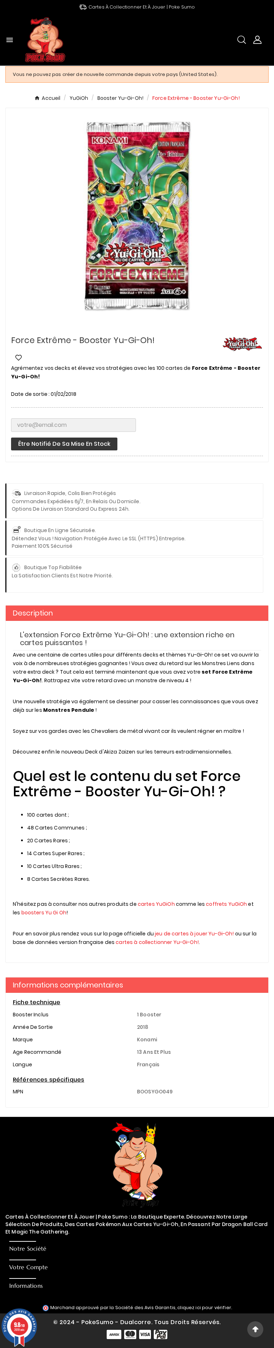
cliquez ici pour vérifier (204, 1307)
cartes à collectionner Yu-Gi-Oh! (157, 942)
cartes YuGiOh (156, 904)
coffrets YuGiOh (226, 904)
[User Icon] (257, 40)
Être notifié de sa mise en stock (64, 444)
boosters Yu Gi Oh (43, 912)
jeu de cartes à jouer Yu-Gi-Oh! (194, 933)
